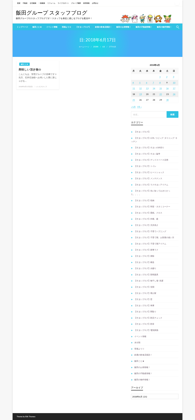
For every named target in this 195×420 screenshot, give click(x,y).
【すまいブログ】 (83, 27)
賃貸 (18, 3)
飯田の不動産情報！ (144, 27)
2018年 (96, 47)
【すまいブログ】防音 (144, 324)
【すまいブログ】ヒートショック (149, 172)
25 (134, 100)
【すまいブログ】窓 (143, 299)
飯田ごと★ (37, 27)
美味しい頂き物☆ (30, 69)
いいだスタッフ (41, 87)
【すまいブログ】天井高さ (146, 225)
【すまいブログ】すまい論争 (147, 154)
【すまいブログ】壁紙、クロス (148, 213)
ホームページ (84, 47)
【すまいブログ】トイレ (145, 166)
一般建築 (42, 3)
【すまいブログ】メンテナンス (148, 178)
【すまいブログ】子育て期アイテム (150, 243)
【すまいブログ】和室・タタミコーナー (152, 206)
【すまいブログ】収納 (144, 200)
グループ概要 (76, 3)
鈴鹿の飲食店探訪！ (103, 27)
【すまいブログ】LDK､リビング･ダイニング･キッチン (154, 140)
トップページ (22, 27)
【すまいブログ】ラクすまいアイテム (151, 184)
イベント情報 (51, 27)
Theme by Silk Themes (26, 416)
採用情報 (86, 3)
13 (147, 88)
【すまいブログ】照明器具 (146, 274)
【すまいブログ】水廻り (145, 268)
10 (174, 82)
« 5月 (133, 107)
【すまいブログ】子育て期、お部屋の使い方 (154, 237)
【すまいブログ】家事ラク (146, 250)
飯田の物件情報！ (164, 27)
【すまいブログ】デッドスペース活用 (151, 160)
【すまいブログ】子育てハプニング (150, 231)
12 (140, 88)
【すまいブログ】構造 (144, 262)
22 (160, 94)
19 (140, 94)
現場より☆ (66, 27)
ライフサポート (63, 3)
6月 (103, 47)
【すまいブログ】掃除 (144, 256)
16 (167, 88)
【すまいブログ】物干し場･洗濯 (148, 280)
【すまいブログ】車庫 (144, 305)
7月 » (139, 107)
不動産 (25, 3)
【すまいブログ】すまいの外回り (149, 147)
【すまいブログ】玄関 (144, 287)
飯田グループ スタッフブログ (51, 12)
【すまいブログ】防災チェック (148, 318)
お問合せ (95, 3)
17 (174, 88)
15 (160, 88)
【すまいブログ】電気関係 (146, 330)
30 (167, 100)
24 (174, 94)
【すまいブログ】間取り (145, 311)
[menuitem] (22, 27)
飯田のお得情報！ (123, 27)
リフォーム (51, 3)
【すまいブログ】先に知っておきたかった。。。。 (150, 192)
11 (134, 88)
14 (154, 88)
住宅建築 (33, 3)
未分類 (137, 342)
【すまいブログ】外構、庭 (146, 219)
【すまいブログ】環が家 (145, 293)
